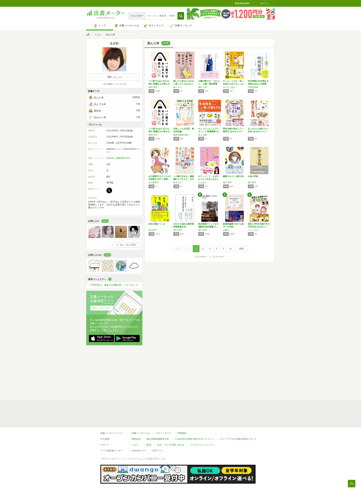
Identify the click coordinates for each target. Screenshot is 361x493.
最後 (241, 248)
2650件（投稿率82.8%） (119, 158)
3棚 (108, 164)
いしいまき (253, 230)
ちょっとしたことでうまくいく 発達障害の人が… (208, 131)
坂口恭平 (252, 182)
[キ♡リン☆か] (121, 270)
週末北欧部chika (181, 135)
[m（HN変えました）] (108, 270)
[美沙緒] (108, 236)
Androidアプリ (139, 451)
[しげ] (134, 270)
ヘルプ (135, 445)
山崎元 (226, 230)
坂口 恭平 (227, 182)
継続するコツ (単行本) (233, 176)
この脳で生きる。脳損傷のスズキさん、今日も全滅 (183, 179)
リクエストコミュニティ (202, 445)
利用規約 (182, 433)
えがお (97, 34)
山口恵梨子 (154, 182)
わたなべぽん (229, 87)
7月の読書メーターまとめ (114, 84)
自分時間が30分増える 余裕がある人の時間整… (259, 84)
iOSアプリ (157, 451)
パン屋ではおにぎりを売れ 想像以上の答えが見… (159, 84)
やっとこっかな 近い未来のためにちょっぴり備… (233, 84)
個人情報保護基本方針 (158, 439)
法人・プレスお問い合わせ (170, 445)
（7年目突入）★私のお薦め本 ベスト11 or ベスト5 (115, 284)
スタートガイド (163, 433)
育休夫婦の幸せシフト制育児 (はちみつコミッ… (233, 131)
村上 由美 (202, 135)
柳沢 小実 (202, 87)
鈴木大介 (177, 182)
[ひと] (134, 236)
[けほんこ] (95, 270)
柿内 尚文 (153, 87)
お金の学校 (253, 176)
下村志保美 (253, 87)
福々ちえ (177, 87)
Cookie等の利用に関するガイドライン (194, 439)
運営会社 (136, 439)
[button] (180, 16)
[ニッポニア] (121, 236)
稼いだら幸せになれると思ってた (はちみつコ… (183, 84)
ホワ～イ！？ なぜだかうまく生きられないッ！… (208, 179)
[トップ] (87, 35)
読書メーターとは (141, 433)
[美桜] (95, 236)
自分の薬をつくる (157, 224)
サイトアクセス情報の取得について (238, 439)
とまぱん (202, 182)
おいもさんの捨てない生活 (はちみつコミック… (258, 131)
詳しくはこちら (101, 307)
